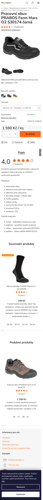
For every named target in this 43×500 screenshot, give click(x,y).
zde (3, 481)
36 (14, 417)
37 (19, 417)
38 (23, 417)
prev (2, 271)
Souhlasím (20, 494)
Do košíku (30, 134)
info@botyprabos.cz (16, 460)
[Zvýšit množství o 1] (15, 134)
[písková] (15, 95)
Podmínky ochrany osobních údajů (16, 448)
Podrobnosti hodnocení (10, 30)
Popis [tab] (21, 152)
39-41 (17, 324)
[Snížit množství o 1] (4, 134)
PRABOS (6, 438)
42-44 (25, 324)
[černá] (3, 95)
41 (28, 417)
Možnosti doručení (8, 118)
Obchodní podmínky (10, 445)
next (40, 271)
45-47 (32, 324)
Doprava (5, 441)
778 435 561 (13, 465)
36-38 (9, 324)
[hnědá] (9, 95)
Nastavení (20, 487)
